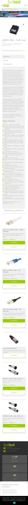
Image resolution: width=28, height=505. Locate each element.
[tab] (13, 56)
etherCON (6, 179)
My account (5, 6)
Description (6, 56)
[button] (23, 24)
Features (5, 60)
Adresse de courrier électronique (8, 489)
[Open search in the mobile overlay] (14, 9)
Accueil (2, 18)
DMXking (11, 203)
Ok (14, 502)
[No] (26, 500)
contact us (21, 50)
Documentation (7, 64)
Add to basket (14, 242)
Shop (6, 18)
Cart (7, 5)
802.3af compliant (16, 173)
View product (14, 247)
